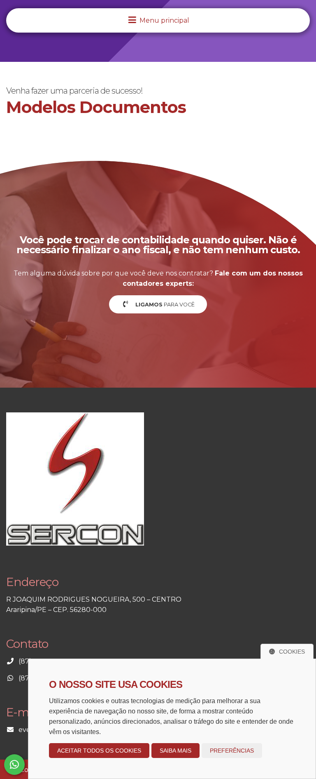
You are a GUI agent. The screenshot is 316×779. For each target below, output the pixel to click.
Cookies (292, 651)
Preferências (232, 750)
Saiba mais (175, 750)
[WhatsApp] (14, 764)
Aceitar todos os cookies (99, 750)
